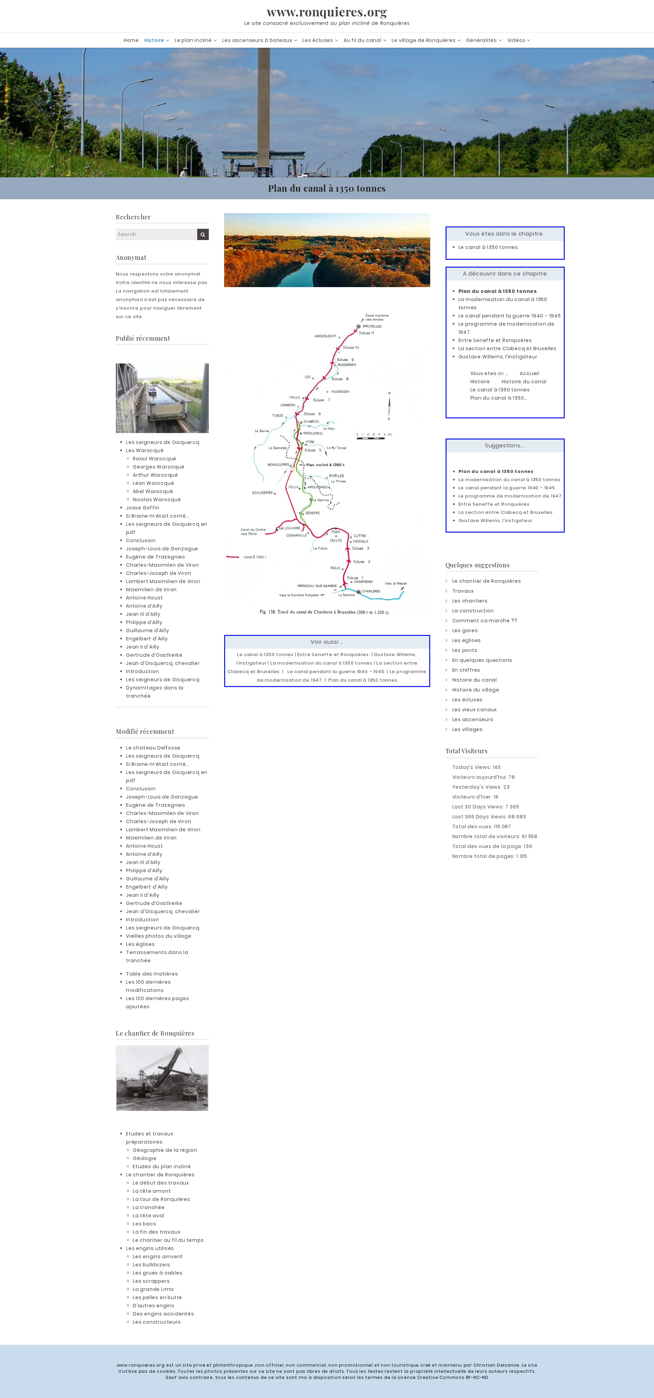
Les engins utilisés (150, 1248)
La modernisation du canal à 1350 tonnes (321, 663)
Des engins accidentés (163, 1313)
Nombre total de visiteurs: (487, 836)
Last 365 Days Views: (480, 816)
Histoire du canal (474, 679)
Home (131, 40)
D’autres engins (153, 1305)
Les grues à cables (157, 1272)
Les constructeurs (157, 1322)
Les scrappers (151, 1281)
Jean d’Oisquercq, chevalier (163, 663)
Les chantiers (470, 600)
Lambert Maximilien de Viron (163, 581)
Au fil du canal (363, 40)
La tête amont (152, 1191)
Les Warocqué (145, 450)
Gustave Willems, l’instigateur (498, 356)
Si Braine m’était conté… (157, 515)
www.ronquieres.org (327, 11)
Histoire (154, 40)
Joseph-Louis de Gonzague (162, 548)
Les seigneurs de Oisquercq (163, 442)
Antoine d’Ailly (144, 606)
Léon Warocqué (153, 483)
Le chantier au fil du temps (168, 1240)
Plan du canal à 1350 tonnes (363, 680)
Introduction (142, 671)
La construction (473, 610)
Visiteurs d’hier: (473, 796)
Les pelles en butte (157, 1297)
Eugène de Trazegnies (155, 556)
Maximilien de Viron (151, 589)
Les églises (140, 944)
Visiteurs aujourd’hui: (480, 777)
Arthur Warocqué (155, 475)
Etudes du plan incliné (162, 1166)
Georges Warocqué (159, 466)
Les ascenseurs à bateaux (257, 40)
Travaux (463, 591)
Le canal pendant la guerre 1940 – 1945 (335, 671)
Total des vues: (473, 826)
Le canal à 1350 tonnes (265, 654)
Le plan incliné (193, 40)
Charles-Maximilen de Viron (162, 565)
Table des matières (152, 973)
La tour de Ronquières (161, 1199)
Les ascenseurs (473, 719)
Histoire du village (475, 689)
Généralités (481, 40)
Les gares (465, 630)
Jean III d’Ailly (143, 614)
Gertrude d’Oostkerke (154, 655)
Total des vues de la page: (488, 846)
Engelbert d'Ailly (147, 638)
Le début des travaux (161, 1182)
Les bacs (144, 1223)
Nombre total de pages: (484, 856)
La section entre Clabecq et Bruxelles (507, 348)
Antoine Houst (144, 597)
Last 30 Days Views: (478, 806)
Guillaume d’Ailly (147, 630)
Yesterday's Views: (477, 787)
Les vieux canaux (474, 709)
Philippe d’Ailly (144, 622)
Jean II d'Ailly (142, 646)
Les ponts (465, 650)
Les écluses (317, 40)
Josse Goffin (142, 507)
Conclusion (141, 540)
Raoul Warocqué (154, 458)
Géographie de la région (165, 1150)
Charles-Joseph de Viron (158, 573)
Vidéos (517, 40)
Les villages (467, 729)
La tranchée (149, 1207)
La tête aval (149, 1215)
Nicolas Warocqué (157, 499)
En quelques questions (482, 660)
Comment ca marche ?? (484, 620)
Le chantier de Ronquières (160, 1174)
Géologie (144, 1158)
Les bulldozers (151, 1264)
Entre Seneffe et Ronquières (333, 654)
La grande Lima (153, 1289)
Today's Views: (472, 767)
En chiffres (466, 670)
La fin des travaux (156, 1232)
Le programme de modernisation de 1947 (510, 496)
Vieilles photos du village (158, 936)
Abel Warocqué (153, 491)
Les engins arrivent (158, 1256)
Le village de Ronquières (423, 40)
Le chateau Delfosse (153, 747)
